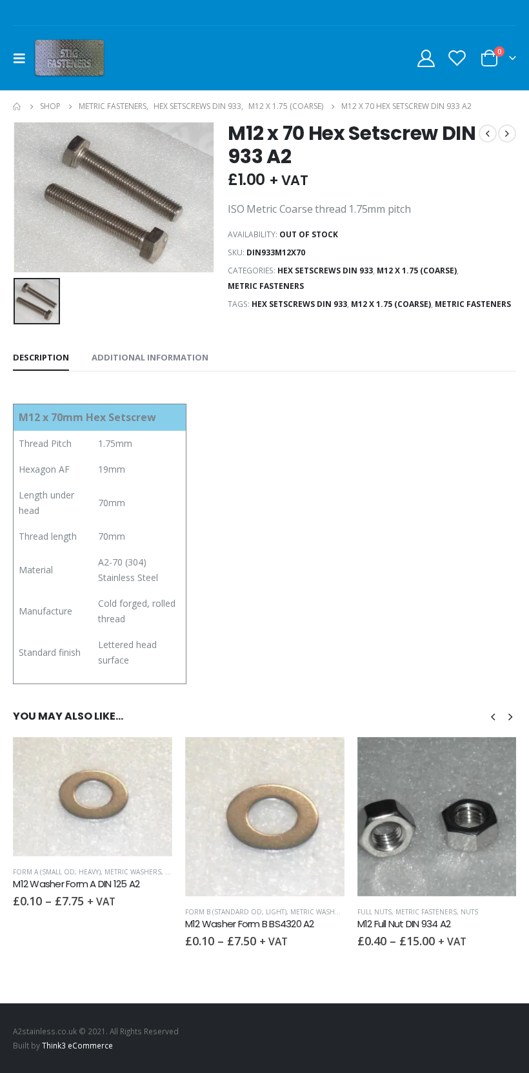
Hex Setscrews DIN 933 (325, 270)
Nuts (469, 911)
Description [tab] (41, 357)
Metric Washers (133, 871)
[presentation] (493, 715)
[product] (92, 796)
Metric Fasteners (266, 286)
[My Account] (425, 57)
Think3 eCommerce (77, 1045)
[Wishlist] (457, 57)
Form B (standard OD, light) (235, 911)
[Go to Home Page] (17, 106)
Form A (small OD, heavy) (57, 871)
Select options (151, 758)
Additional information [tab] (150, 357)
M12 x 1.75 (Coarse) (417, 270)
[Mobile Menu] (23, 58)
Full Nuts (374, 911)
